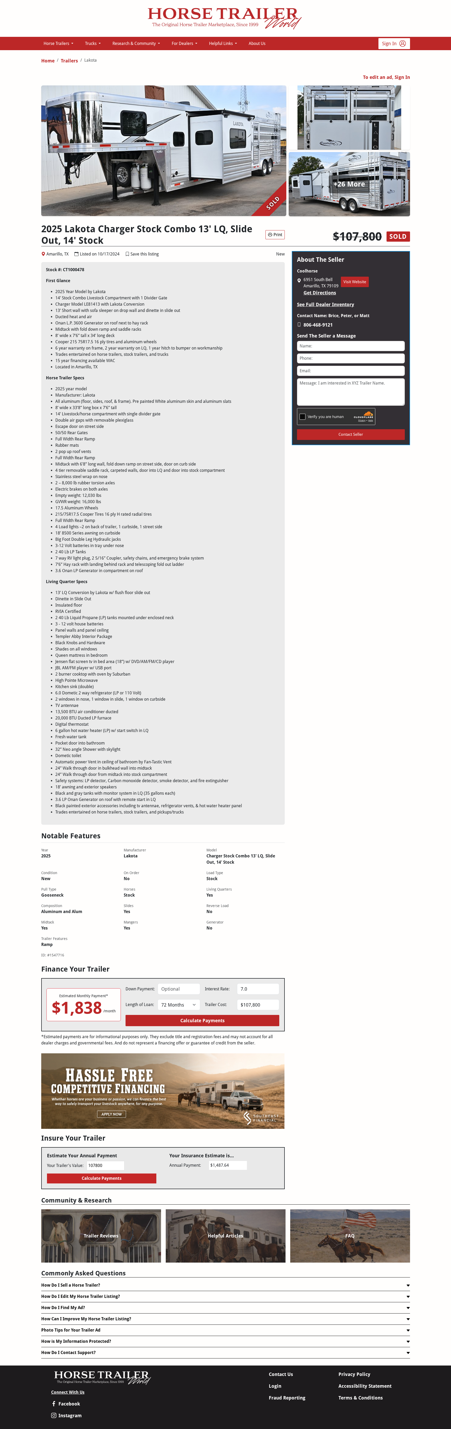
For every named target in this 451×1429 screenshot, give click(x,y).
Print (278, 234)
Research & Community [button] (134, 43)
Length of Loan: (140, 1004)
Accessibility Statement (365, 1386)
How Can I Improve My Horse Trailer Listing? (86, 1318)
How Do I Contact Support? (68, 1352)
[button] (127, 254)
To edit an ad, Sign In (386, 77)
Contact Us (281, 1374)
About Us (257, 43)
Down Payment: (140, 988)
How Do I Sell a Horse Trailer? (70, 1285)
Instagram (70, 1415)
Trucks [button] (91, 43)
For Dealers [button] (183, 43)
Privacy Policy (354, 1374)
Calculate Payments (202, 1020)
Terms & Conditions (361, 1398)
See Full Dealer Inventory (325, 304)
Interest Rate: (217, 988)
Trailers (69, 60)
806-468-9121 (318, 325)
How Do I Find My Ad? (63, 1307)
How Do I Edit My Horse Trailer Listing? (80, 1296)
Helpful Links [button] (221, 43)
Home (48, 60)
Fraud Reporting (287, 1398)
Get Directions (320, 292)
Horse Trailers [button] (57, 43)
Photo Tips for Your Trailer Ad (70, 1330)
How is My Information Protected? (76, 1341)
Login (275, 1386)
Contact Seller (351, 434)
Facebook (69, 1404)
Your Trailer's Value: (65, 1165)
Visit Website (354, 282)
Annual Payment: (185, 1165)
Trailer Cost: (216, 1004)
